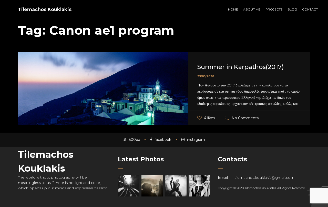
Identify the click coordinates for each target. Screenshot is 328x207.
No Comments (245, 118)
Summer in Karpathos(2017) (240, 67)
